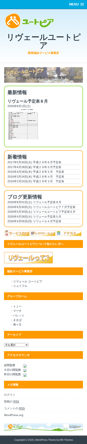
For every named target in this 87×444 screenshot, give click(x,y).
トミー (17, 306)
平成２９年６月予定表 (47, 162)
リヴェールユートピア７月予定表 (54, 207)
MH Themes (66, 440)
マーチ (17, 310)
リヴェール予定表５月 (47, 216)
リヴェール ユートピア (27, 281)
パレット (18, 315)
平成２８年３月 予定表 (48, 181)
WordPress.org (13, 415)
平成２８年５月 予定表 (48, 171)
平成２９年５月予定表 (47, 167)
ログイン (9, 394)
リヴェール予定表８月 (47, 202)
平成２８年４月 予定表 (48, 176)
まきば (17, 320)
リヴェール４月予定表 (47, 221)
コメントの (14, 408)
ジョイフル (20, 285)
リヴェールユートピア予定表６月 (54, 211)
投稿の (11, 401)
